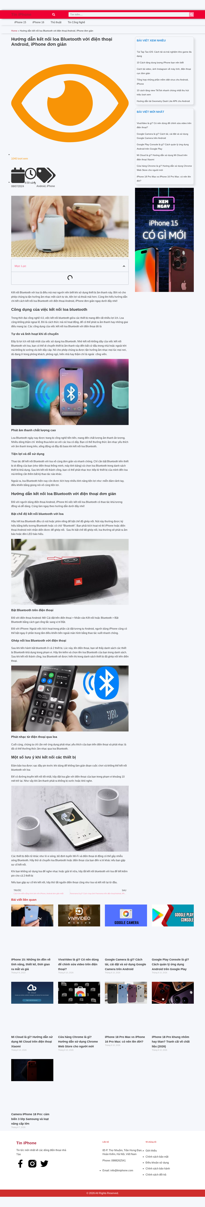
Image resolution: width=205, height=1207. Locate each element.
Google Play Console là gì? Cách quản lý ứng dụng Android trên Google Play (170, 964)
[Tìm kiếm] (191, 14)
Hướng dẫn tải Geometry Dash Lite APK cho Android (163, 101)
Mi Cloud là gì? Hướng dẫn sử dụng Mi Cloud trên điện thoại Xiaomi (32, 1041)
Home (14, 31)
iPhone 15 (20, 22)
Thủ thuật (56, 22)
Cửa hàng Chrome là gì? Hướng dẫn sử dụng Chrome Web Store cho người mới (78, 1041)
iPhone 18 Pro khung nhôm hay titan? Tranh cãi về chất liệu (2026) (171, 1041)
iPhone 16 (38, 22)
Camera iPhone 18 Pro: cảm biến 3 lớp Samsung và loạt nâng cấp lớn (30, 1119)
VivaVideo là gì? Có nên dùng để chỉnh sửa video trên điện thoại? (78, 964)
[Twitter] (44, 1164)
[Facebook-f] (20, 1164)
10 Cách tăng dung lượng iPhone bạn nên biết (160, 62)
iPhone (51, 186)
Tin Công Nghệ (76, 22)
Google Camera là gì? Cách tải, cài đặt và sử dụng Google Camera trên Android (125, 964)
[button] (53, 14)
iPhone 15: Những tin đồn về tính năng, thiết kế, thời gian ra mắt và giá (30, 964)
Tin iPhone (21, 14)
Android (41, 186)
